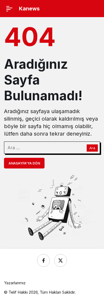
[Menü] (9, 8)
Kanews (29, 8)
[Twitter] (60, 260)
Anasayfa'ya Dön (24, 163)
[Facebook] (43, 260)
